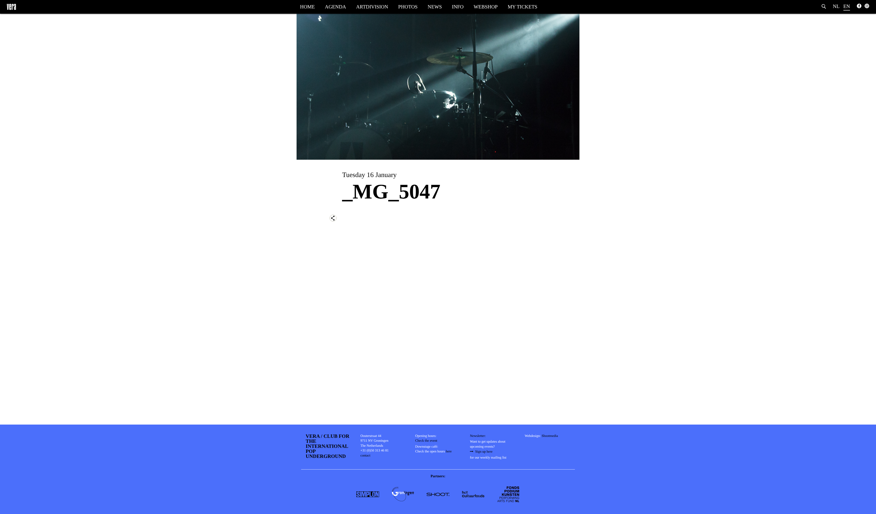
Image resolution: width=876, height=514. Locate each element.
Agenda (335, 7)
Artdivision (372, 7)
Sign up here (484, 452)
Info (458, 7)
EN (846, 6)
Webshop (486, 7)
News (435, 7)
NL (836, 6)
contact (365, 455)
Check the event (426, 441)
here (449, 451)
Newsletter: (478, 436)
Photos (407, 7)
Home (307, 7)
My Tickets (522, 7)
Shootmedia (550, 436)
